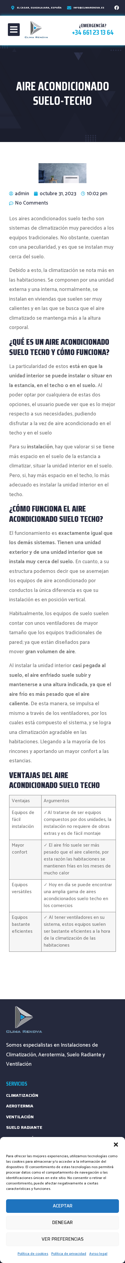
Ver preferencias (63, 1239)
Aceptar (63, 1206)
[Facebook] (116, 7)
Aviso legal (98, 1254)
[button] (116, 1145)
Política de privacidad (68, 1254)
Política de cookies (33, 1254)
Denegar (62, 1222)
